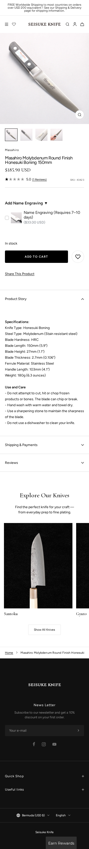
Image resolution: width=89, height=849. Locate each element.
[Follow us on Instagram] (43, 744)
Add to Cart (36, 256)
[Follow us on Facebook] (34, 744)
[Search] (67, 24)
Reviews (11, 463)
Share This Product (19, 274)
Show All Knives (44, 629)
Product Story (15, 299)
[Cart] (82, 24)
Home (9, 652)
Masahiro (12, 150)
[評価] (14, 24)
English (61, 815)
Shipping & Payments (21, 445)
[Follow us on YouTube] (54, 744)
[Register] (78, 731)
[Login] (75, 24)
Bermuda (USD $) (33, 815)
